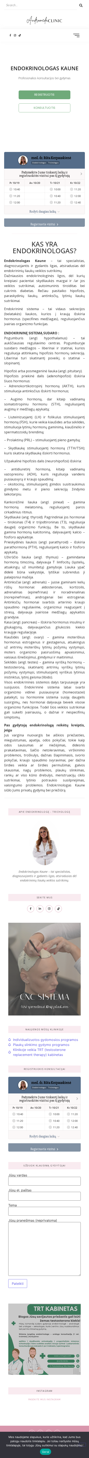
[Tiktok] (20, 35)
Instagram (44, 1390)
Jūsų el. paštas (19, 1190)
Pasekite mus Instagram (44, 1399)
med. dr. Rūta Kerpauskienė (51, 158)
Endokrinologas (39, 162)
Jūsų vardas (17, 1175)
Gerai (45, 1451)
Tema (12, 1205)
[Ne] (82, 1445)
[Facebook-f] (10, 35)
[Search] (81, 5)
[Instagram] (15, 35)
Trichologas (53, 162)
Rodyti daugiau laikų (43, 211)
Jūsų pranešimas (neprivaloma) (32, 1220)
